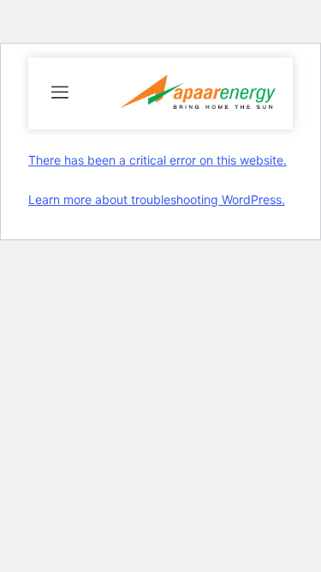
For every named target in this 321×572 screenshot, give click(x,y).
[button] (59, 93)
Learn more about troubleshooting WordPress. (156, 199)
